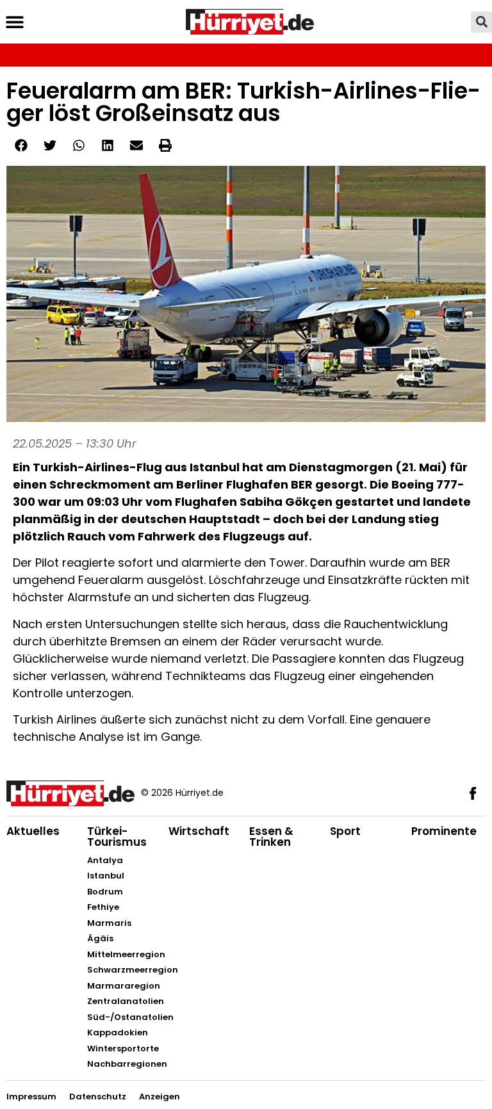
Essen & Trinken (271, 836)
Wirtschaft (198, 831)
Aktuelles (33, 831)
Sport (345, 831)
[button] (14, 22)
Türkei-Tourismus (117, 836)
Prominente (444, 831)
